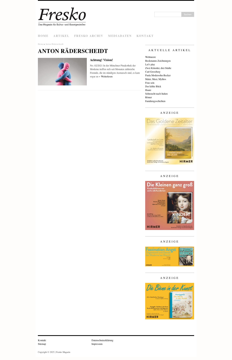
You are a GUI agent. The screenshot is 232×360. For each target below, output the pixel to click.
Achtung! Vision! (101, 60)
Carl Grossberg (152, 71)
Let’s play (150, 64)
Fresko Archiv (88, 36)
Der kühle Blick (153, 86)
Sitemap (42, 343)
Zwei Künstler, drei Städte (158, 68)
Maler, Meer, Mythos (155, 79)
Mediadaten (120, 36)
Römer (148, 97)
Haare (148, 90)
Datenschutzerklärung (102, 340)
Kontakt (145, 36)
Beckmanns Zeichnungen (158, 60)
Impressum (97, 343)
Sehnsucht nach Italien (156, 93)
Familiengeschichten (155, 101)
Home (43, 36)
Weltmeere (150, 57)
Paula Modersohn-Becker (158, 75)
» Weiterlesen (106, 76)
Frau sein (149, 82)
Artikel (61, 36)
